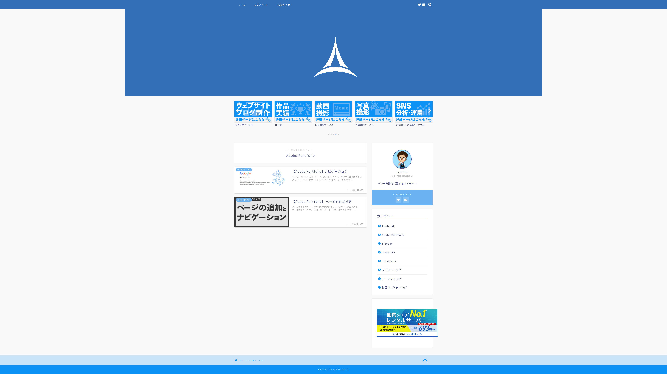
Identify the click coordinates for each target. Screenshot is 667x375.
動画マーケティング (394, 287)
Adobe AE (388, 226)
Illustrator (389, 261)
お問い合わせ (283, 4)
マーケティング (391, 279)
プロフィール (261, 4)
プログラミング (391, 270)
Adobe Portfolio (393, 235)
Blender (387, 243)
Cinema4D (388, 252)
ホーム (242, 4)
